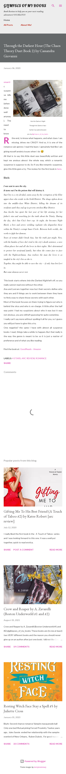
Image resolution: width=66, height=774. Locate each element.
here (59, 169)
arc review (28, 358)
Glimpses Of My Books (25, 5)
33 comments (21, 743)
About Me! (26, 25)
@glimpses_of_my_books (40, 134)
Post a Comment (23, 549)
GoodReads (26, 349)
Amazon (37, 349)
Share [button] (7, 363)
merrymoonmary (40, 767)
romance (41, 358)
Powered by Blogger (35, 761)
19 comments (21, 646)
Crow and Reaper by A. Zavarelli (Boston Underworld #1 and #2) (27, 611)
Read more (56, 549)
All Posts (8, 25)
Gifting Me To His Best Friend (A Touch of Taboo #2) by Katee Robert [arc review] (33, 516)
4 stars (16, 358)
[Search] (53, 5)
